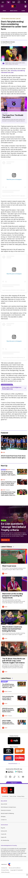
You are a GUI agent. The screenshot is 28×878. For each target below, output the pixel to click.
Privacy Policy (20, 796)
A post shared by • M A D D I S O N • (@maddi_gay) (15, 195)
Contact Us (4, 819)
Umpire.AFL (3, 837)
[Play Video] (14, 104)
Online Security (5, 872)
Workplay (3, 816)
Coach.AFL (3, 834)
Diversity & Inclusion (6, 810)
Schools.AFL (4, 831)
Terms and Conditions (14, 867)
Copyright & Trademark (16, 870)
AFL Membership (5, 840)
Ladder (23, 10)
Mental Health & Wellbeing (7, 813)
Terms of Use (13, 796)
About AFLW (4, 804)
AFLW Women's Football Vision (8, 807)
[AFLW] (8, 2)
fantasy (13, 469)
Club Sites (19, 2)
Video (4, 10)
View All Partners (13, 763)
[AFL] (3, 2)
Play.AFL (3, 827)
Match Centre (13, 10)
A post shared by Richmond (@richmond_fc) (14, 357)
